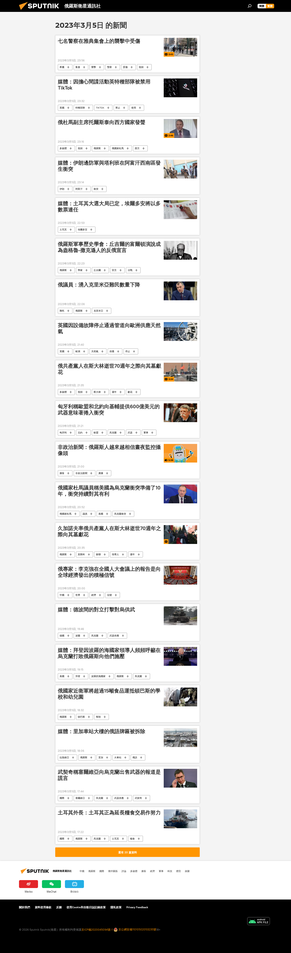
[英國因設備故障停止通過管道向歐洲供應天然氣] (180, 331)
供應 (111, 351)
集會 (77, 67)
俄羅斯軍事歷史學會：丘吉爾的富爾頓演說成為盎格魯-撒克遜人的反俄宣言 (109, 247)
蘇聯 (98, 554)
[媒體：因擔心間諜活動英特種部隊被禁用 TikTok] (180, 87)
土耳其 (63, 229)
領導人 (115, 554)
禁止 (117, 107)
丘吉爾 (97, 270)
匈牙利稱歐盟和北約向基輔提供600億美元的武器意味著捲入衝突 (109, 409)
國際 (62, 798)
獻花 (130, 391)
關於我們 (24, 907)
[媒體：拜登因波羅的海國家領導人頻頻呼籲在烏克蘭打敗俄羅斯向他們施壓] (180, 656)
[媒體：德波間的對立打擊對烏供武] (180, 615)
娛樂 (187, 871)
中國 (62, 594)
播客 (62, 473)
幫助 (98, 716)
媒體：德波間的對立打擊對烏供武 (96, 609)
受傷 (125, 67)
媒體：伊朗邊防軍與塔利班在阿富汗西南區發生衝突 (109, 166)
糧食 (132, 838)
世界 (77, 594)
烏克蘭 (113, 432)
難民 (62, 310)
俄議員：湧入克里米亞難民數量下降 (99, 284)
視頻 (141, 67)
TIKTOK (100, 107)
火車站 (117, 757)
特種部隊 (80, 107)
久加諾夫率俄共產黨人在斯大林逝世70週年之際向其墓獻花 (109, 531)
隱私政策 (116, 907)
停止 (127, 351)
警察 (109, 67)
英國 (62, 107)
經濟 (93, 594)
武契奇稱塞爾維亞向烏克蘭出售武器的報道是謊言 (109, 775)
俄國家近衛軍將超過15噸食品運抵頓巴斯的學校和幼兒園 (109, 694)
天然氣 (94, 351)
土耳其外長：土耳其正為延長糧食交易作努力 (109, 812)
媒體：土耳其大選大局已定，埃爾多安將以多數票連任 (109, 206)
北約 (80, 432)
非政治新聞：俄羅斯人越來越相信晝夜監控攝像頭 (109, 450)
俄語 (134, 757)
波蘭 (77, 635)
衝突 (96, 188)
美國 (100, 513)
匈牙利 (63, 432)
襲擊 (93, 67)
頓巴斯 (81, 716)
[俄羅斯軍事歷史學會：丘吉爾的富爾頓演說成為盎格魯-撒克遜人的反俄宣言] (180, 250)
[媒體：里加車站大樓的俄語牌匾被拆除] (180, 737)
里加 (100, 757)
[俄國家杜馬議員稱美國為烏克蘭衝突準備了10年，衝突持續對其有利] (180, 494)
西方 (137, 148)
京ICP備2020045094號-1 (97, 929)
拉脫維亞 (64, 757)
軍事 (146, 432)
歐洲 (77, 351)
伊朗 (62, 188)
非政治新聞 (81, 473)
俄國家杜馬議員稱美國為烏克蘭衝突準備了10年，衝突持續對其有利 (109, 491)
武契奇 (138, 798)
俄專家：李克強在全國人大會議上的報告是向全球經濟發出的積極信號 (109, 572)
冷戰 (130, 270)
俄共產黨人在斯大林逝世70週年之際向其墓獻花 (109, 369)
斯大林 (97, 391)
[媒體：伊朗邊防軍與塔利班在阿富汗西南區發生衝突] (180, 169)
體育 (178, 871)
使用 (133, 107)
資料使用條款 (43, 907)
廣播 (100, 473)
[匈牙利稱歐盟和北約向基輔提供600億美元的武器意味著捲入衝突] (180, 412)
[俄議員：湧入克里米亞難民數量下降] (180, 290)
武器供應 (114, 635)
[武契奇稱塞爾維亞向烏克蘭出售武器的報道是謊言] (180, 778)
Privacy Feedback (137, 907)
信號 (109, 594)
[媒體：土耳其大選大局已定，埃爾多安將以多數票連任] (180, 209)
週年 (114, 391)
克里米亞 (98, 310)
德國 (62, 635)
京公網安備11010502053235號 (137, 929)
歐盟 (96, 432)
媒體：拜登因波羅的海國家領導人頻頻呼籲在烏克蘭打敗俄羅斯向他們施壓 (109, 653)
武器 (130, 432)
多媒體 (63, 148)
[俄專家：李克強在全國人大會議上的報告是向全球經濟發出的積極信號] (180, 575)
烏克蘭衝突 (120, 513)
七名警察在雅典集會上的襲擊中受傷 (99, 41)
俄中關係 (113, 871)
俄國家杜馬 (118, 148)
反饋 (59, 907)
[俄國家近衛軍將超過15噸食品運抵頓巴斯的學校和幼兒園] (180, 697)
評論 (124, 871)
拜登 (77, 676)
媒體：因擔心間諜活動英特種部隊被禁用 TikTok (104, 84)
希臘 (62, 67)
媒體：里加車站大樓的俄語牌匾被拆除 (101, 731)
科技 (169, 871)
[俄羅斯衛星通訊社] (40, 11)
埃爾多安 (82, 229)
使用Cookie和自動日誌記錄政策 (86, 907)
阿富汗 (79, 188)
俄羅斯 (97, 148)
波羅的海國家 (98, 676)
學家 (80, 270)
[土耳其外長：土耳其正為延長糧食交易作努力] (180, 818)
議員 (85, 513)
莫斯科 (81, 554)
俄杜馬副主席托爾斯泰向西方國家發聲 (101, 122)
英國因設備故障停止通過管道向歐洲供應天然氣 (109, 328)
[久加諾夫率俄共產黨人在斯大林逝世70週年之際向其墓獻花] (180, 534)
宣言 (114, 270)
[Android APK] (258, 921)
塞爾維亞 (80, 798)
